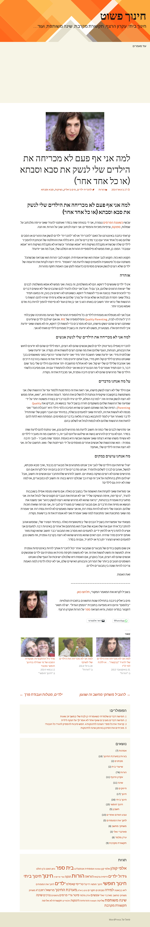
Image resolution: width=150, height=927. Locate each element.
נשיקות (58, 189)
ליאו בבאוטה (120, 890)
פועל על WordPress (119, 919)
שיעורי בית (117, 766)
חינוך (124, 794)
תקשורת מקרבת (118, 843)
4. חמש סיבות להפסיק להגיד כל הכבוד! (65, 724)
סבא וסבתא (47, 189)
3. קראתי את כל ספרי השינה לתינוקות (107, 724)
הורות (102, 189)
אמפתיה (89, 868)
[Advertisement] (75, 77)
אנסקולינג (79, 868)
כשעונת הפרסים (113, 222)
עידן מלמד (121, 837)
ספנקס (116, 227)
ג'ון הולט (40, 868)
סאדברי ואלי (120, 831)
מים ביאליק (70, 189)
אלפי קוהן (118, 868)
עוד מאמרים (139, 46)
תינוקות (75, 900)
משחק (32, 890)
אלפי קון (105, 868)
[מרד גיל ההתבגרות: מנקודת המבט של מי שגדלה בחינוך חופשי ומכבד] (38, 647)
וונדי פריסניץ (59, 877)
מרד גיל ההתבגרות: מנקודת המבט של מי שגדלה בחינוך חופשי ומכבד (40, 662)
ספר (87, 609)
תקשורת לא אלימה (52, 900)
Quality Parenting (96, 319)
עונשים (95, 895)
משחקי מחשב (119, 826)
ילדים (60, 883)
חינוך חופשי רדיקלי (93, 884)
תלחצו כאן (83, 592)
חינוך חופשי (116, 804)
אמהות (123, 750)
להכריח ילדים (84, 189)
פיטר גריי (73, 895)
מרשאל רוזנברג (45, 890)
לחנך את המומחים (117, 820)
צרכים (47, 895)
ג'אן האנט (50, 868)
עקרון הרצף (117, 777)
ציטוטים (55, 895)
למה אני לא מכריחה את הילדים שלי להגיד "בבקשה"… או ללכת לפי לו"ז (113, 662)
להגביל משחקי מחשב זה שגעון (105, 694)
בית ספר (65, 867)
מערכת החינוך (66, 889)
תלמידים (66, 901)
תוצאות (93, 901)
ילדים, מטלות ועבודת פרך (41, 694)
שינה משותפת (116, 900)
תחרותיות (85, 900)
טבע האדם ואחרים (116, 814)
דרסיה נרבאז (101, 876)
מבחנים (119, 761)
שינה (120, 782)
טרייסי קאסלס (74, 884)
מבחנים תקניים (96, 890)
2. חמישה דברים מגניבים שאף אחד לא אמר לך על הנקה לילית (94, 720)
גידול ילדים (117, 876)
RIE (63, 319)
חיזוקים (123, 788)
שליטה (100, 900)
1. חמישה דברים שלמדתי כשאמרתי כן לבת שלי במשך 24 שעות (93, 716)
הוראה (89, 877)
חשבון (116, 809)
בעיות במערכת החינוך (115, 756)
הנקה (68, 876)
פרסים (63, 895)
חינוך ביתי (121, 799)
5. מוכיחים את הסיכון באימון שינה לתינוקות (104, 727)
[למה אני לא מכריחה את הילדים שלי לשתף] (76, 647)
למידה (109, 890)
